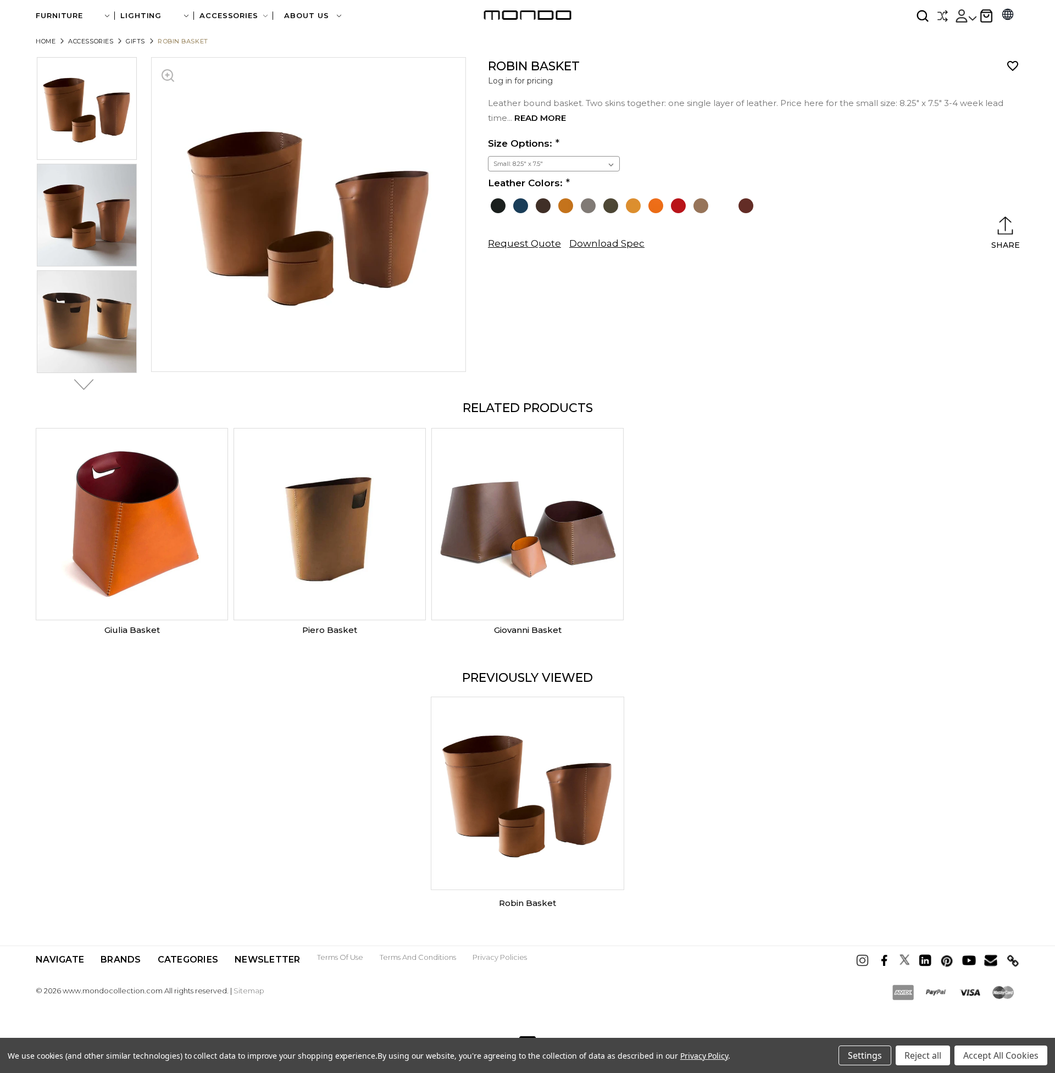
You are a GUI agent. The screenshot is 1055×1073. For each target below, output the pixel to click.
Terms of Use (340, 957)
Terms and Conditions (418, 957)
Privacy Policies (500, 957)
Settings (865, 1055)
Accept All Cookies (1001, 1055)
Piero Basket (329, 630)
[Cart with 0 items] (986, 16)
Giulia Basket (132, 630)
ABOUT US (307, 16)
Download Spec (607, 243)
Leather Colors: (525, 182)
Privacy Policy (704, 1055)
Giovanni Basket (528, 630)
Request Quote (524, 243)
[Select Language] (1007, 15)
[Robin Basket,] (527, 793)
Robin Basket (527, 903)
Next (80, 384)
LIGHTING (141, 16)
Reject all (922, 1055)
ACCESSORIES (228, 16)
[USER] (965, 16)
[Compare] (942, 16)
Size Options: (520, 143)
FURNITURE (59, 16)
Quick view (132, 524)
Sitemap (249, 990)
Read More (540, 118)
